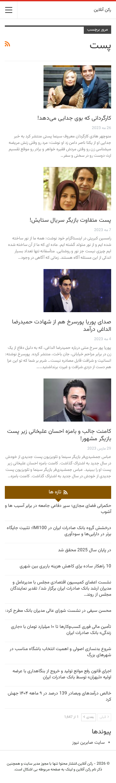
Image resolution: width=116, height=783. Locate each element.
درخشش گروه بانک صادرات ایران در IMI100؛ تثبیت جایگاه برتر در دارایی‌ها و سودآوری (59, 531)
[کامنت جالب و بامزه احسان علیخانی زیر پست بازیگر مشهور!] (77, 400)
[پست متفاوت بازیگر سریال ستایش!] (77, 188)
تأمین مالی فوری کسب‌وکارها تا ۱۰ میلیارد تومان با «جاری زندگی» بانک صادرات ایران (61, 630)
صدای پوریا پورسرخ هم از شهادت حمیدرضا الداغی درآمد (61, 326)
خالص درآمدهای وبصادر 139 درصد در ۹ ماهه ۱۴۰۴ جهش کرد (59, 696)
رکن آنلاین (102, 10)
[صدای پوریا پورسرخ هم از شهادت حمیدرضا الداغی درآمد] (77, 290)
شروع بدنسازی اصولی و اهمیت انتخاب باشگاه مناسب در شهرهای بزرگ (60, 652)
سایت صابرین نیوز (88, 742)
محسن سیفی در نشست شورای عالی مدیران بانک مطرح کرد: (58, 610)
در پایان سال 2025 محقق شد (84, 550)
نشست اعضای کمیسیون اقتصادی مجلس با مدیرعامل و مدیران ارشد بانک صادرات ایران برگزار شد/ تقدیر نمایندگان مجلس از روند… (60, 588)
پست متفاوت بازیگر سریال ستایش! (70, 220)
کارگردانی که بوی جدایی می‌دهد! (74, 118)
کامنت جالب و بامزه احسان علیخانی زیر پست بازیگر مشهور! (59, 435)
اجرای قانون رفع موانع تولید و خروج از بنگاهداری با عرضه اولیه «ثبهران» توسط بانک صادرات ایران (62, 674)
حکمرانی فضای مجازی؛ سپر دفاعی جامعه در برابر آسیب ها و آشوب (58, 509)
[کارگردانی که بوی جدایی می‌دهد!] (77, 86)
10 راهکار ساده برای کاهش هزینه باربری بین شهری (65, 566)
